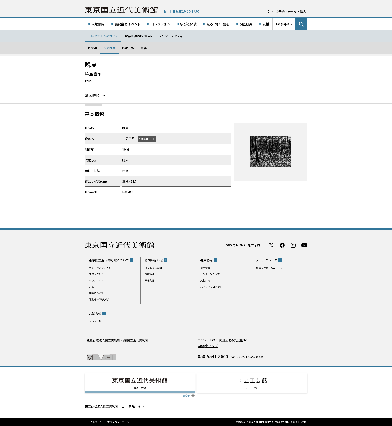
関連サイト (136, 406)
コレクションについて (103, 36)
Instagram (293, 245)
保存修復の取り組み (138, 36)
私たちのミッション (100, 267)
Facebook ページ (282, 245)
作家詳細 (143, 139)
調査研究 (246, 23)
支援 (266, 23)
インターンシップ (210, 274)
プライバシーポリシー (119, 421)
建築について (96, 293)
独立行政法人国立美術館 (101, 406)
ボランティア (96, 280)
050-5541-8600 (213, 356)
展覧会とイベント (128, 23)
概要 (143, 48)
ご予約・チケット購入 (290, 11)
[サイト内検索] (301, 24)
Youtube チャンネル (304, 245)
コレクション (160, 23)
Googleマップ (208, 345)
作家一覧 (128, 48)
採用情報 (205, 267)
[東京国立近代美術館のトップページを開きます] (101, 357)
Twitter (271, 245)
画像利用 (150, 280)
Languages (282, 24)
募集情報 (206, 260)
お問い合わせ (154, 260)
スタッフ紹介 (96, 274)
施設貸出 (150, 274)
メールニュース (266, 260)
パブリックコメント (211, 286)
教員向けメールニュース (269, 267)
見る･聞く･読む (218, 23)
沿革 (91, 286)
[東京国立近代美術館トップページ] (121, 10)
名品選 (92, 48)
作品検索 (109, 48)
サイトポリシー (96, 421)
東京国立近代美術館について (109, 260)
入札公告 (205, 280)
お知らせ (95, 313)
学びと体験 (188, 23)
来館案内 (98, 23)
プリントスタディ (171, 36)
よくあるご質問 (153, 267)
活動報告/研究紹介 (99, 299)
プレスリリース (97, 321)
